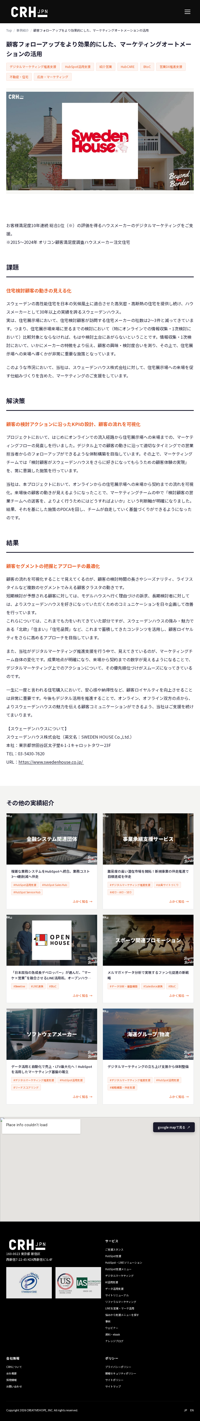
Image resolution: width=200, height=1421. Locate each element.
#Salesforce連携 (152, 986)
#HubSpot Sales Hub (54, 885)
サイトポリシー (114, 1380)
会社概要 (11, 1373)
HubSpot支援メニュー (118, 1269)
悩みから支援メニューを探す (122, 1315)
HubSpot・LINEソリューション (123, 1262)
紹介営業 (105, 66)
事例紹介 (22, 30)
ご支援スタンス (114, 1249)
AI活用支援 (111, 1282)
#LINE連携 (37, 986)
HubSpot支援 (113, 1256)
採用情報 (11, 1380)
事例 (107, 1321)
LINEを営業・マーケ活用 (119, 1308)
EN (192, 1410)
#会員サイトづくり (167, 885)
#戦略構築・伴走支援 (122, 1087)
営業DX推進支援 (171, 66)
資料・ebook (112, 1334)
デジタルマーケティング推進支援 (33, 66)
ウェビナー (111, 1328)
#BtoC (53, 986)
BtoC (147, 66)
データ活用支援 (114, 1289)
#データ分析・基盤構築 (124, 986)
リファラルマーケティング (120, 1302)
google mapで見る (174, 1127)
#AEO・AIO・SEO (121, 892)
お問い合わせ (14, 1386)
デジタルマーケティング (119, 1276)
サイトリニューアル (117, 1295)
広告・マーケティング (52, 76)
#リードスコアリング (26, 1087)
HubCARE (128, 66)
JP (185, 1410)
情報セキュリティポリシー (120, 1373)
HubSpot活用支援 (78, 66)
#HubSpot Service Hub (27, 892)
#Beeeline (19, 986)
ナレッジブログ (114, 1341)
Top (9, 30)
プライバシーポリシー (118, 1367)
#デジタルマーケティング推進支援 (130, 885)
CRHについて (14, 1367)
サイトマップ (113, 1386)
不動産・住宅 (19, 76)
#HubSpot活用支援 (25, 885)
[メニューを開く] (187, 12)
